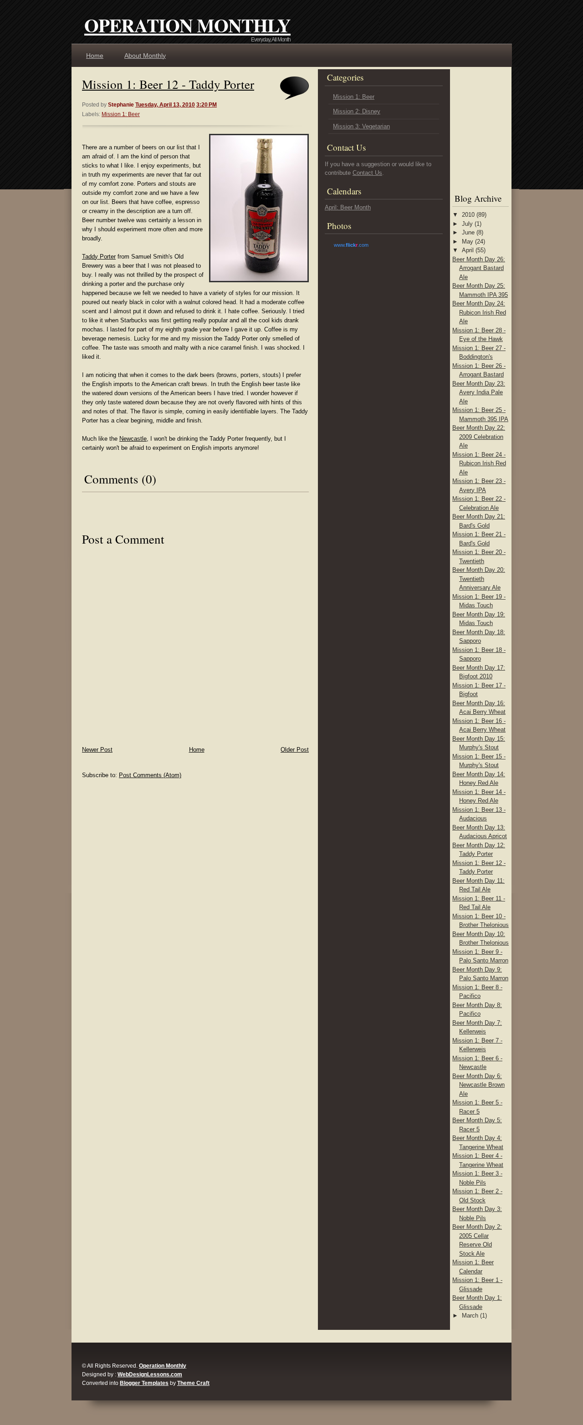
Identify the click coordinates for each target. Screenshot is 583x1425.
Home (94, 55)
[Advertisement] (479, 127)
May (467, 241)
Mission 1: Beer (121, 114)
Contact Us (367, 172)
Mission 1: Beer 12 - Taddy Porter (168, 84)
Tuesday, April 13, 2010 (165, 105)
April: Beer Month (348, 207)
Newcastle (133, 438)
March (470, 1315)
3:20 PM (206, 105)
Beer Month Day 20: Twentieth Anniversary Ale (478, 578)
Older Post (295, 749)
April (468, 250)
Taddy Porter (99, 256)
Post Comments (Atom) (150, 775)
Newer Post (97, 749)
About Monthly (145, 55)
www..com (351, 245)
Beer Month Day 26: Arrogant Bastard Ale (478, 268)
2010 (468, 214)
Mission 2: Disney (356, 111)
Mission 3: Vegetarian (361, 126)
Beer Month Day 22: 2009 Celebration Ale (478, 436)
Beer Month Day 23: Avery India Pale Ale (478, 392)
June (468, 232)
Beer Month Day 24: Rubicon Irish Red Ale (479, 312)
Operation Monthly (187, 25)
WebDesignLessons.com (150, 1374)
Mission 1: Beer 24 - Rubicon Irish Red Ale (479, 463)
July (467, 223)
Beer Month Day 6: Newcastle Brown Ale (478, 1085)
